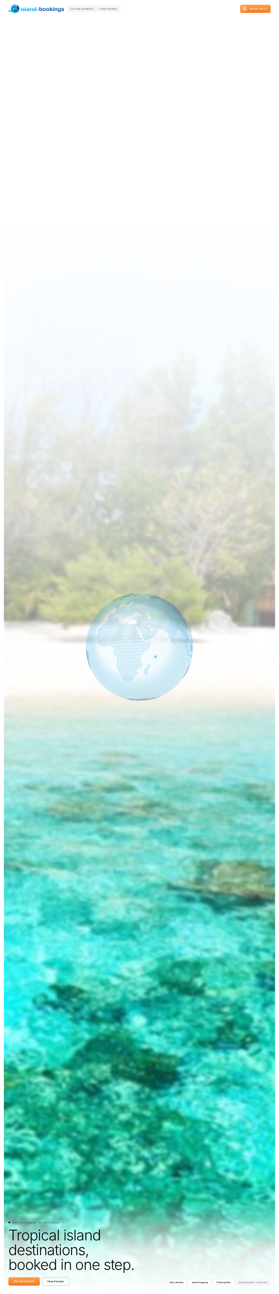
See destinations (24, 1281)
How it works (55, 1281)
